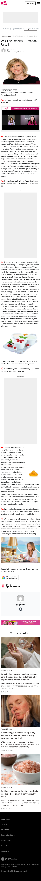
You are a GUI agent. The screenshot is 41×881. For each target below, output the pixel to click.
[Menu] (38, 3)
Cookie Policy (5, 846)
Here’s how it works (30, 30)
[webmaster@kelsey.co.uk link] (20, 609)
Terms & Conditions (8, 835)
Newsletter (30, 3)
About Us (4, 824)
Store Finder (5, 851)
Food (9, 36)
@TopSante (10, 50)
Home (3, 36)
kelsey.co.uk (23, 871)
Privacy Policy (6, 840)
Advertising (5, 830)
